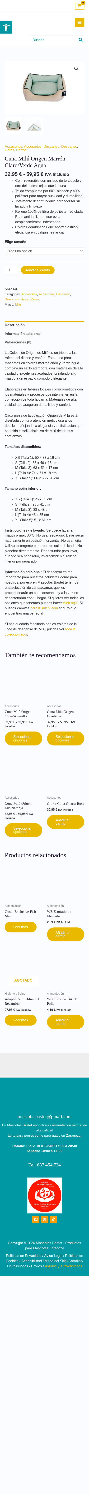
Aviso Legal (53, 1256)
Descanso (51, 146)
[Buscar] (81, 40)
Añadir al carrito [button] (62, 822)
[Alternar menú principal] (79, 22)
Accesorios (13, 146)
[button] (6, 27)
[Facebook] (35, 1219)
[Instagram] (44, 1219)
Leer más (20, 927)
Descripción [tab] (15, 325)
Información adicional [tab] (23, 334)
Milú (18, 304)
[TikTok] (53, 1219)
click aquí (70, 603)
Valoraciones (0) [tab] (18, 342)
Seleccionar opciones (22, 738)
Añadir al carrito (38, 270)
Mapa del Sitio (55, 1261)
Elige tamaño (15, 242)
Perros (21, 150)
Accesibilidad (31, 1261)
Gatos (9, 150)
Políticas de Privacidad (23, 1256)
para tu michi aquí (44, 608)
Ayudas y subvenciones (63, 1266)
